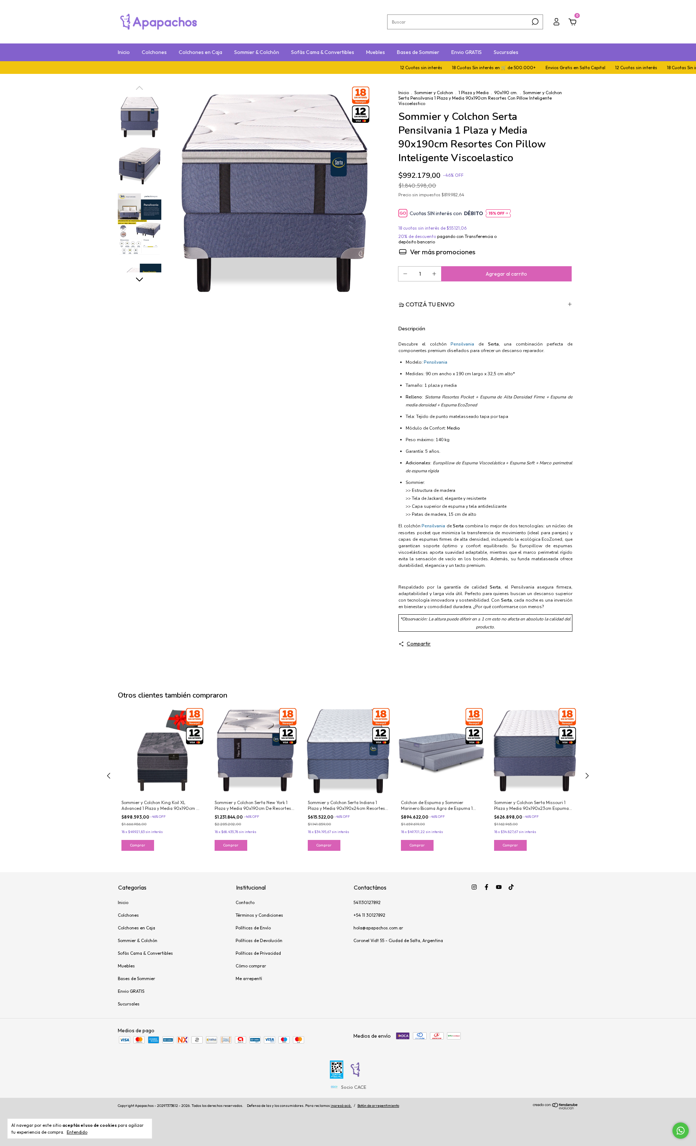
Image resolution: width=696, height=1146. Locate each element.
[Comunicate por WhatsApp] (680, 1130)
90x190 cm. (506, 92)
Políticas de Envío (253, 927)
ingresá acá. (341, 1105)
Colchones (154, 52)
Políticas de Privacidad (258, 953)
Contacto (245, 902)
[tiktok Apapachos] (511, 887)
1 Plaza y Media (474, 92)
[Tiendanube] (555, 1107)
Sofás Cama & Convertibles (322, 52)
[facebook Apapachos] (486, 887)
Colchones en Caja (200, 52)
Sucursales (506, 52)
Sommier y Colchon (433, 92)
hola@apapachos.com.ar (378, 927)
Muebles (375, 52)
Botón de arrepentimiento (378, 1105)
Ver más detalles (436, 251)
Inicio (124, 52)
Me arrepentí (249, 978)
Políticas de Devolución (259, 940)
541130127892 (367, 902)
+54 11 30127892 (369, 915)
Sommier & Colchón (256, 52)
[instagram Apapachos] (474, 887)
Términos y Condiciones (259, 915)
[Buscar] (534, 21)
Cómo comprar (251, 966)
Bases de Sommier (418, 52)
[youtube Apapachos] (499, 887)
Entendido (77, 1132)
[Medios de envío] (485, 304)
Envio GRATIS (466, 52)
